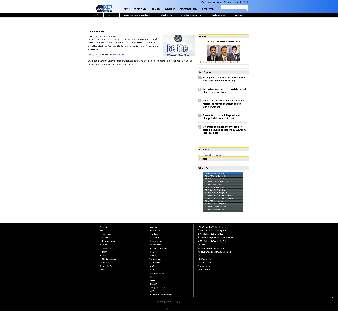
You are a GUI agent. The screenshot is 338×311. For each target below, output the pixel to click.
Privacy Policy (204, 266)
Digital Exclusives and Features (211, 248)
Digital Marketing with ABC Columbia (214, 251)
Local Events (233, 2)
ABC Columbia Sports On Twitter (214, 241)
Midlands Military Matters (191, 15)
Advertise (154, 237)
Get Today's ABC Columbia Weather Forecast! (218, 62)
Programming (189, 8)
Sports (156, 8)
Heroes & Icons (157, 273)
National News (108, 241)
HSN (152, 276)
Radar (104, 251)
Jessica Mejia (118, 54)
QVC (152, 291)
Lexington (99, 36)
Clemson (105, 262)
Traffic (96, 15)
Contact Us (221, 2)
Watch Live (140, 8)
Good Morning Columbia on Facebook (216, 237)
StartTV (153, 284)
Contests (111, 15)
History (153, 255)
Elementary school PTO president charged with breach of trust (221, 117)
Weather (170, 8)
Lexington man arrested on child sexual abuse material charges (224, 91)
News (126, 8)
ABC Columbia (104, 8)
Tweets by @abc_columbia (210, 155)
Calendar (202, 244)
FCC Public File (204, 259)
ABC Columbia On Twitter (211, 234)
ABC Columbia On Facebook (211, 226)
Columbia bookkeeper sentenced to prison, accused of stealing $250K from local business (224, 129)
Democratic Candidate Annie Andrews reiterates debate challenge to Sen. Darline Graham (223, 103)
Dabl (152, 269)
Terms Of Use (204, 269)
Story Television (157, 287)
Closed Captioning (158, 248)
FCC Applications (205, 262)
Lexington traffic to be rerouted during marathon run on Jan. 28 (123, 39)
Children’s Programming (161, 294)
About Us (211, 2)
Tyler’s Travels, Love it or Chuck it (137, 15)
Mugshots (208, 8)
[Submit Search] (247, 10)
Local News (108, 36)
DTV (152, 251)
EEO (199, 255)
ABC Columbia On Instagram (212, 230)
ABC (152, 266)
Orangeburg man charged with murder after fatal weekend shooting (224, 79)
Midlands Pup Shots (217, 15)
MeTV (203, 2)
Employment (156, 241)
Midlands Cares (165, 15)
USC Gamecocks (108, 259)
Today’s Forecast (108, 248)
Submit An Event (107, 266)
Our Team (154, 234)
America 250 (239, 15)
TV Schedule (155, 262)
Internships (155, 244)
